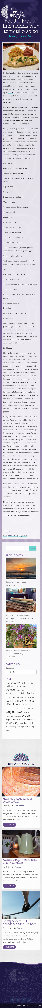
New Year (30, 708)
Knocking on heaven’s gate (16, 582)
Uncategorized (15, 727)
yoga (7, 730)
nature (24, 708)
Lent (16, 700)
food (5, 535)
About (5, 989)
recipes (8, 720)
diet (23, 690)
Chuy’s (10, 92)
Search (33, 548)
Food (30, 36)
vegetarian (23, 535)
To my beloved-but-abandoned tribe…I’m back (19, 922)
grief (33, 697)
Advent (20, 683)
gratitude (28, 697)
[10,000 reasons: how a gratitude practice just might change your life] (21, 601)
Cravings (10, 689)
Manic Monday (23, 705)
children (9, 686)
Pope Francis (17, 716)
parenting (26, 712)
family (30, 693)
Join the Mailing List (30, 989)
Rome (20, 720)
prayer (26, 715)
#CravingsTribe (11, 683)
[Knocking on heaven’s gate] (21, 569)
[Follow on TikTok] (29, 1000)
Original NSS (14, 711)
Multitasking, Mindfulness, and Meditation (20, 861)
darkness (18, 690)
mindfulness (10, 708)
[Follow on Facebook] (12, 1000)
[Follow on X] (18, 1000)
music (18, 708)
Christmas (18, 686)
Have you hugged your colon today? (17, 800)
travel (21, 723)
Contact (14, 989)
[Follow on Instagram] (24, 1000)
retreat (15, 719)
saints (24, 720)
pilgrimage (9, 716)
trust (7, 726)
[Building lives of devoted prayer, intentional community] (21, 636)
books (26, 683)
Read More (9, 825)
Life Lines (12, 704)
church (25, 687)
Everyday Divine (13, 693)
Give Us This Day (18, 697)
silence (30, 719)
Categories (10, 668)
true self (29, 723)
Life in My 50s (27, 700)
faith (23, 693)
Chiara (32, 683)
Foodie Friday (13, 535)
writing (31, 726)
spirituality (12, 723)
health (7, 701)
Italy (11, 701)
